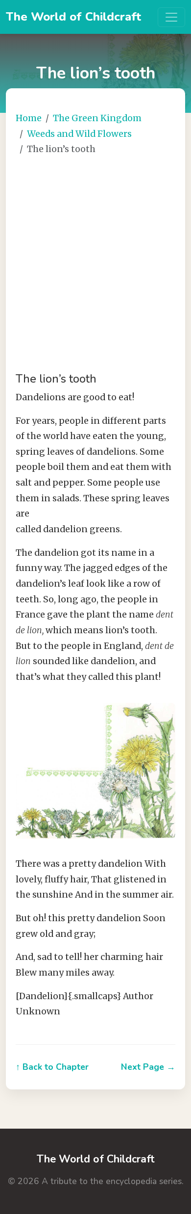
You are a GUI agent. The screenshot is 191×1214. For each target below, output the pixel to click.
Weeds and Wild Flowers (79, 134)
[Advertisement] (95, 265)
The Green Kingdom (97, 118)
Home (29, 118)
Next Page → (148, 1067)
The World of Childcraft (73, 17)
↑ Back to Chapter (52, 1067)
